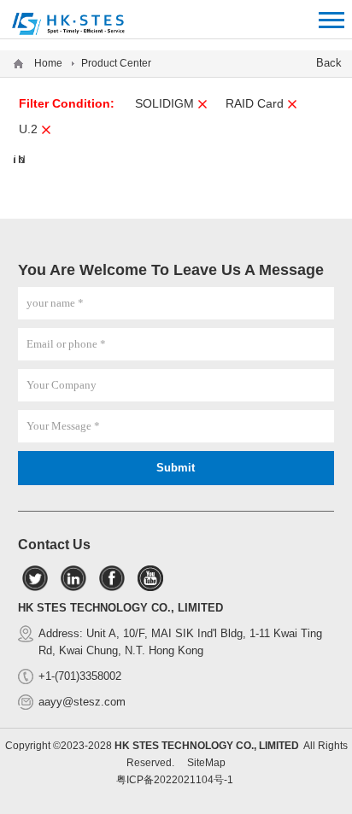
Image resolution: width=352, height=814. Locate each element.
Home (48, 63)
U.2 (28, 129)
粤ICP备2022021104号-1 (174, 780)
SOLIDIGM (164, 103)
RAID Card (255, 103)
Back (329, 62)
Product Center (116, 63)
